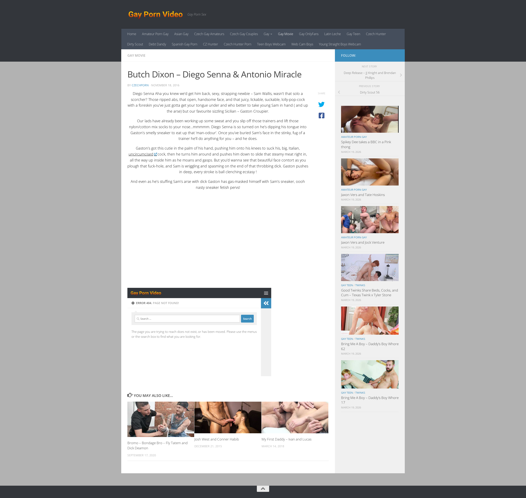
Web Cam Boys (302, 44)
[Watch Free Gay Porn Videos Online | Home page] (155, 14)
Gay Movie (285, 34)
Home (131, 34)
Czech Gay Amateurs (209, 34)
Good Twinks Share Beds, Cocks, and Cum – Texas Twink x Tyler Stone (369, 292)
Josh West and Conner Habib (216, 439)
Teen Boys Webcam (271, 44)
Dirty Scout (135, 44)
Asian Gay (181, 34)
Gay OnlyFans (308, 34)
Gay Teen (353, 34)
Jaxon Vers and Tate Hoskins (363, 194)
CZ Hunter (210, 44)
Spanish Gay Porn (184, 44)
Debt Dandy (157, 44)
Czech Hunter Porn (237, 44)
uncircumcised (141, 154)
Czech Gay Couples (244, 34)
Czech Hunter (376, 34)
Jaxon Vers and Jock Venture (362, 242)
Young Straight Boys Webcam (340, 44)
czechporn (140, 85)
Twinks (360, 285)
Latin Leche (332, 34)
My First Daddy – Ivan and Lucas (286, 439)
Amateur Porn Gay (155, 34)
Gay (266, 34)
